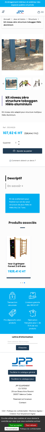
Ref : (4, 127)
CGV (4, 411)
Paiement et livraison (22, 399)
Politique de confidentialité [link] (30, 429)
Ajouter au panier (24, 151)
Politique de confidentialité (17, 411)
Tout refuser (31, 425)
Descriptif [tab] (14, 178)
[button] (20, 282)
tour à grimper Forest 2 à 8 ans (17, 265)
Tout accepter (16, 425)
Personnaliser (12, 428)
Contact (22, 402)
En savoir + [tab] (15, 186)
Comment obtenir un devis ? (23, 160)
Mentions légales (36, 411)
